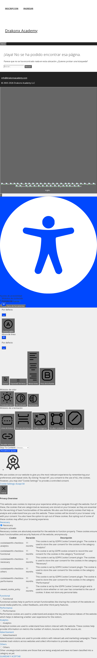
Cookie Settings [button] (7, 483)
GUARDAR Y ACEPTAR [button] (10, 656)
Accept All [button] (20, 483)
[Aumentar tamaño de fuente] (4, 304)
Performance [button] (6, 607)
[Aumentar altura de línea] (4, 337)
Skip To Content (8, 447)
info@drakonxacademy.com (14, 78)
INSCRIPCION (11, 8)
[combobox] (48, 140)
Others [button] (3, 644)
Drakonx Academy (21, 30)
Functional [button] (5, 595)
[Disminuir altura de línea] (4, 347)
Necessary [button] (5, 522)
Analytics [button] (4, 620)
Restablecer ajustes (8, 451)
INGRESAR (28, 8)
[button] (1, 195)
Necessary (8, 525)
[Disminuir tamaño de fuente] (4, 314)
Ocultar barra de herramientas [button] (13, 306)
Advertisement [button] (7, 632)
